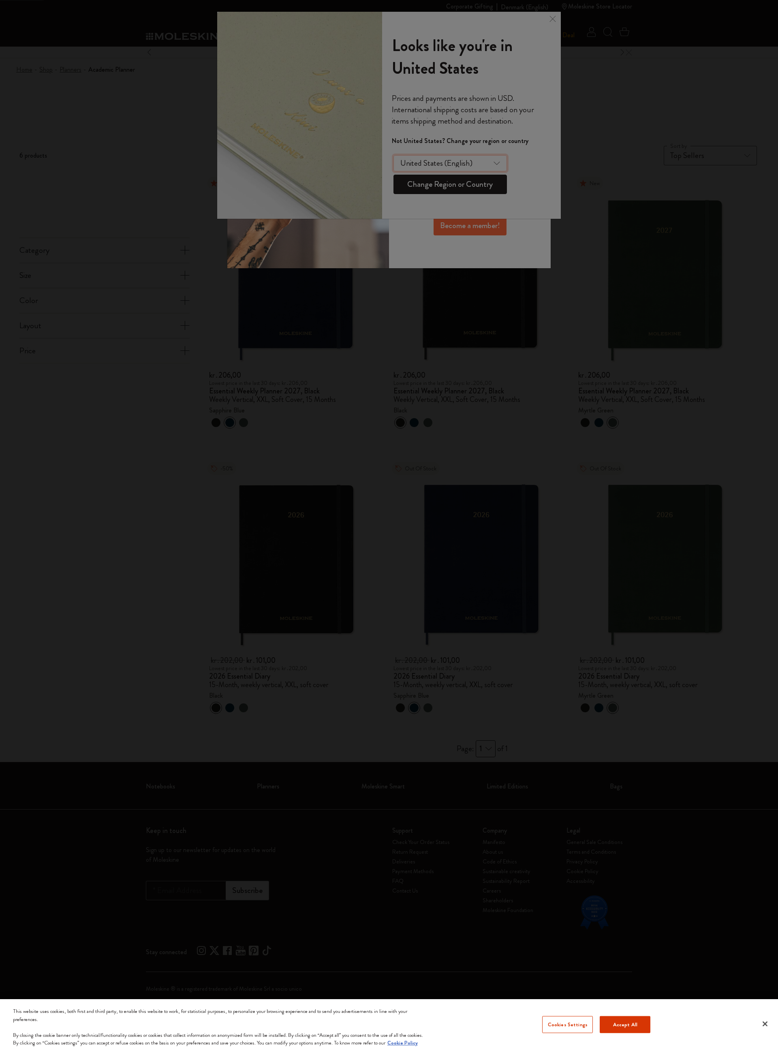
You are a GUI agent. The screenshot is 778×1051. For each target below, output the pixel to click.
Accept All (625, 1024)
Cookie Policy (402, 1043)
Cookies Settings (568, 1024)
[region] (389, 1025)
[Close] (765, 1024)
